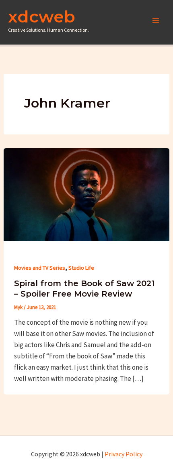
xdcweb (41, 16)
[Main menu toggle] (156, 20)
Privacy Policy (123, 454)
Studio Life (81, 267)
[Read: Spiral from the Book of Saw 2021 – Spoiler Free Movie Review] (86, 193)
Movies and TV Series (39, 267)
